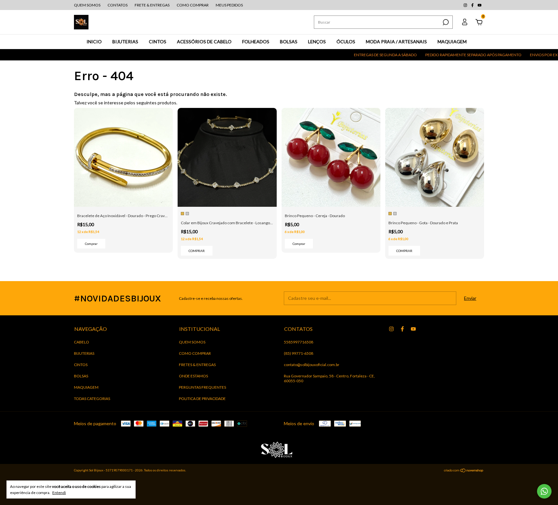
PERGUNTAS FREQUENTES (202, 387)
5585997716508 (298, 342)
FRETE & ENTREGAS (152, 5)
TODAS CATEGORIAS (92, 398)
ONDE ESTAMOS (193, 375)
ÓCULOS (345, 41)
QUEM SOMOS (87, 5)
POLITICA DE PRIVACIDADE (202, 398)
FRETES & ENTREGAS (197, 364)
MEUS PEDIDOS (229, 5)
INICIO (94, 41)
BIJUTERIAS (125, 41)
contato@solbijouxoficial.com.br (311, 364)
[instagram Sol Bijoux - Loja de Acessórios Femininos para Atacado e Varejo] (465, 5)
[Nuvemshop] (464, 471)
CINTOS (157, 41)
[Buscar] (445, 22)
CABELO (81, 342)
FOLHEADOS (255, 41)
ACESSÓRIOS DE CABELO (204, 41)
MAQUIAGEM (452, 41)
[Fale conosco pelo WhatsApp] (544, 491)
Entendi (59, 492)
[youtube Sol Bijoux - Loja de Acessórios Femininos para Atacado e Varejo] (479, 5)
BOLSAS (288, 41)
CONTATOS (118, 5)
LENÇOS (317, 41)
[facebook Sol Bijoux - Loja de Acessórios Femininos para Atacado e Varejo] (472, 5)
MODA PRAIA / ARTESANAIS (396, 41)
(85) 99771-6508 (298, 353)
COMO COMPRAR (193, 5)
